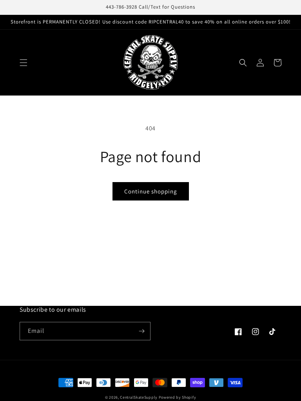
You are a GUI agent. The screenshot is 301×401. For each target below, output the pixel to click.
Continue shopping (150, 191)
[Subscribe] (141, 331)
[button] (23, 62)
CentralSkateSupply (139, 397)
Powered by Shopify (177, 397)
